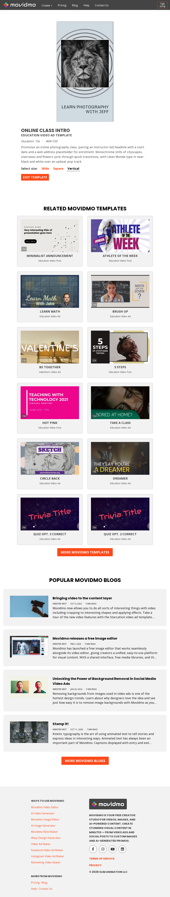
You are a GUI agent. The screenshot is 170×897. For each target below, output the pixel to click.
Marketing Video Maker (46, 862)
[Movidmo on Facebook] (93, 849)
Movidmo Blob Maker (44, 832)
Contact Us (102, 5)
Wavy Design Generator (46, 838)
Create (46, 5)
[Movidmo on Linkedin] (122, 849)
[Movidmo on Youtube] (112, 849)
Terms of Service (102, 859)
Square (58, 168)
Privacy (95, 865)
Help (86, 5)
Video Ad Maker (41, 844)
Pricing (62, 5)
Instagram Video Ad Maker (47, 856)
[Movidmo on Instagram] (103, 849)
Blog (75, 5)
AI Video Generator (43, 813)
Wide (45, 168)
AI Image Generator (43, 825)
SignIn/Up (163, 5)
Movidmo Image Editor (45, 819)
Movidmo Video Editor (44, 807)
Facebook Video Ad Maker (47, 850)
